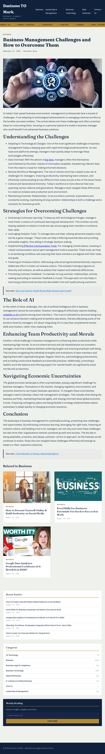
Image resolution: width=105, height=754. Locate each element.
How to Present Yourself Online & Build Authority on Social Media (26, 512)
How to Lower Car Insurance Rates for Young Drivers (28, 633)
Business (39, 9)
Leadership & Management (17, 691)
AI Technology (12, 655)
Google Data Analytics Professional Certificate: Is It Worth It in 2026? (23, 566)
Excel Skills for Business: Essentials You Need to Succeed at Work (77, 511)
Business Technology (15, 671)
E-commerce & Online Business (19, 681)
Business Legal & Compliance (18, 665)
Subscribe (52, 721)
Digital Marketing (13, 676)
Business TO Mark (14, 8)
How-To (9, 686)
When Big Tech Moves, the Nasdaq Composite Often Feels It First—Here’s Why (38, 625)
